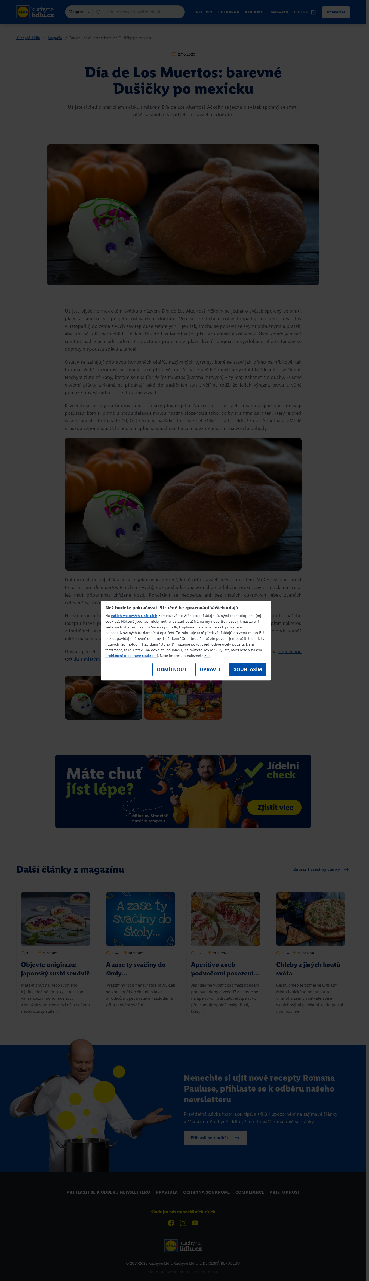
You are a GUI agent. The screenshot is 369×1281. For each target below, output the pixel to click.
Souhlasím (248, 669)
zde (207, 655)
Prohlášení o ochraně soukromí (131, 655)
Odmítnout (172, 669)
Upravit (210, 669)
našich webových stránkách (134, 615)
